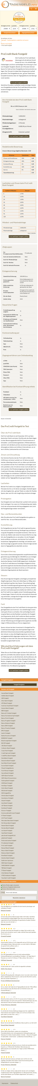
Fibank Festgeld (5, 1052)
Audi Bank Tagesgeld (7, 1016)
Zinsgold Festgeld (6, 936)
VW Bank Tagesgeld (6, 960)
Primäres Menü (36, 9)
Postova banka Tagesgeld (8, 948)
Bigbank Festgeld (6, 910)
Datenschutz (14, 1083)
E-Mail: (3, 892)
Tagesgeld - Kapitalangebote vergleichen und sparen (14, 40)
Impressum (5, 1083)
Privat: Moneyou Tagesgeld (8, 1004)
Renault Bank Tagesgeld (7, 1025)
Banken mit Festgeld (6, 43)
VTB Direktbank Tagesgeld (8, 992)
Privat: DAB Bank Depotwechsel (10, 980)
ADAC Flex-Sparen (6, 968)
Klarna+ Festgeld (6, 1039)
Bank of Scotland (6, 1076)
